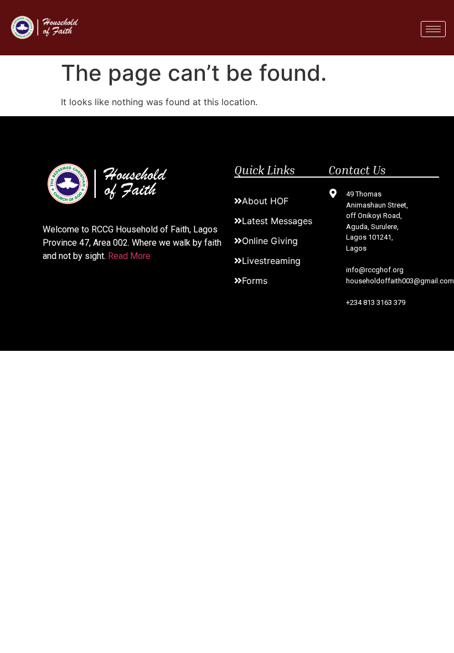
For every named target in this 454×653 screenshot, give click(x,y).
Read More (129, 256)
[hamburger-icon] (433, 29)
